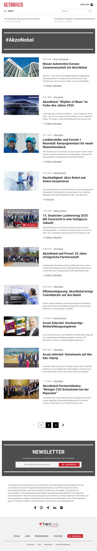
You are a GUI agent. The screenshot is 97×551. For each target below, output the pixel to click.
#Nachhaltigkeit (59, 173)
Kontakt (58, 535)
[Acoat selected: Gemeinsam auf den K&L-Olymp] (21, 358)
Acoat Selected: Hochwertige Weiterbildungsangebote (63, 324)
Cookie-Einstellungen (63, 544)
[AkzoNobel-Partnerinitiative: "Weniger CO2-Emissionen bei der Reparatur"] (21, 389)
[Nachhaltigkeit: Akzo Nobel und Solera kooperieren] (21, 181)
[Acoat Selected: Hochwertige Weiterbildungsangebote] (21, 326)
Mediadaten (41, 535)
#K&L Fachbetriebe (60, 59)
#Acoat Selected (59, 318)
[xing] (48, 507)
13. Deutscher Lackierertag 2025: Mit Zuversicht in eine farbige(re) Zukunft (66, 219)
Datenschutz (48, 544)
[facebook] (35, 508)
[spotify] (61, 507)
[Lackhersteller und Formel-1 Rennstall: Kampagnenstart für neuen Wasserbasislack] (21, 143)
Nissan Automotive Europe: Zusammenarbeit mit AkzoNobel (65, 65)
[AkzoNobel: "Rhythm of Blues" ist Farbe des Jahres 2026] (21, 105)
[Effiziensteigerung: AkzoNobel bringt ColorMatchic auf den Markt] (21, 295)
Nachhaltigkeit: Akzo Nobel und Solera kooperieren (64, 179)
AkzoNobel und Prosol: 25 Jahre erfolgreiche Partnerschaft (65, 255)
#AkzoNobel (58, 97)
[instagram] (41, 507)
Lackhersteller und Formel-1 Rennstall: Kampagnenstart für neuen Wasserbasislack (68, 143)
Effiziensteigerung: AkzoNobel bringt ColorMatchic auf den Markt (68, 293)
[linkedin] (54, 507)
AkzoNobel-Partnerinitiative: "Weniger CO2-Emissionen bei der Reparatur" (66, 389)
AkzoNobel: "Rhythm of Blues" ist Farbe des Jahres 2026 (65, 103)
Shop (17, 535)
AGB (39, 544)
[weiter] (63, 425)
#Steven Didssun (60, 211)
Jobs (27, 535)
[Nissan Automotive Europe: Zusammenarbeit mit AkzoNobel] (21, 67)
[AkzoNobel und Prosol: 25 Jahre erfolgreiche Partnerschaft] (21, 257)
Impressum (31, 544)
